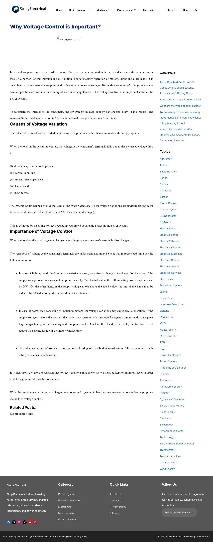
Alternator (166, 158)
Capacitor (165, 190)
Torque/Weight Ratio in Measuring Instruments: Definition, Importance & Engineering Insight (181, 118)
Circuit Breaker (169, 203)
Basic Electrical (77, 10)
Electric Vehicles (169, 241)
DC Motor (165, 222)
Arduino (164, 165)
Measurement (168, 329)
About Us (115, 494)
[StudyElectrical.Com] (29, 9)
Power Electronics (170, 355)
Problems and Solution (173, 367)
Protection (166, 380)
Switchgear (166, 424)
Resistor (165, 393)
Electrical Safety (169, 266)
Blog (185, 10)
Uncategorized (168, 462)
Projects (165, 374)
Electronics (149, 10)
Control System (169, 209)
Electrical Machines (171, 253)
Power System (125, 10)
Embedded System (171, 285)
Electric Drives (168, 228)
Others (169, 10)
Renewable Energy (171, 386)
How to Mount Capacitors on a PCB (180, 99)
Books (163, 177)
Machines (102, 10)
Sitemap (114, 513)
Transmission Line (170, 456)
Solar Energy (167, 411)
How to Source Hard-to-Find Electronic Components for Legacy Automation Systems (180, 135)
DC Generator (168, 215)
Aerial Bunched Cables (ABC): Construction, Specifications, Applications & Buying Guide (177, 88)
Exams (163, 291)
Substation (166, 418)
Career (164, 196)
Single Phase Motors (172, 405)
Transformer (167, 449)
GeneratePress (203, 536)
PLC (162, 348)
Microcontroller (169, 336)
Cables (164, 184)
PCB (162, 342)
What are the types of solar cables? (180, 105)
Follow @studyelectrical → (179, 512)
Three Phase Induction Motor (177, 443)
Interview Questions (171, 304)
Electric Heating (169, 234)
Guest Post (166, 298)
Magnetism (166, 317)
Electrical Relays (169, 260)
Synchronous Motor (171, 430)
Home (59, 10)
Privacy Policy (118, 506)
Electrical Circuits (170, 247)
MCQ (163, 323)
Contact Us (116, 500)
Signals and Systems (172, 399)
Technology (167, 437)
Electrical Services (171, 272)
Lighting (164, 310)
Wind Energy (167, 468)
